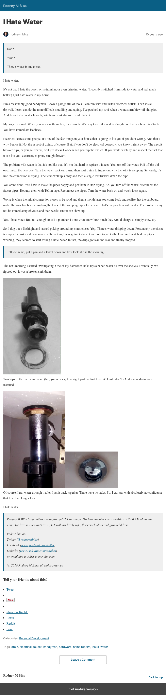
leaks (95, 646)
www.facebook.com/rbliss (37, 545)
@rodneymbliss (28, 539)
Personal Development (34, 638)
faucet (37, 646)
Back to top (156, 677)
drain (14, 646)
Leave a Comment (83, 659)
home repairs (81, 646)
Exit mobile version (83, 689)
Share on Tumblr (17, 612)
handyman (50, 646)
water (104, 646)
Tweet (10, 589)
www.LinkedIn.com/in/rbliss (38, 550)
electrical (26, 646)
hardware (65, 646)
